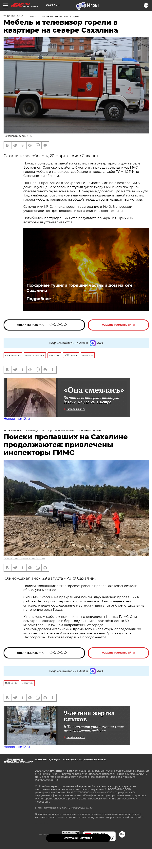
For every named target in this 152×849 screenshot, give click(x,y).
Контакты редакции (47, 759)
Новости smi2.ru (17, 419)
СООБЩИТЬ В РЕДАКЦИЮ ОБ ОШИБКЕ (84, 759)
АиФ (29, 135)
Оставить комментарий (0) (118, 325)
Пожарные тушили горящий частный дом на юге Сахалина (80, 288)
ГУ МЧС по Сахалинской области (24, 558)
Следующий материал (78, 838)
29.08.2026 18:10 (13, 430)
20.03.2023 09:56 (13, 16)
